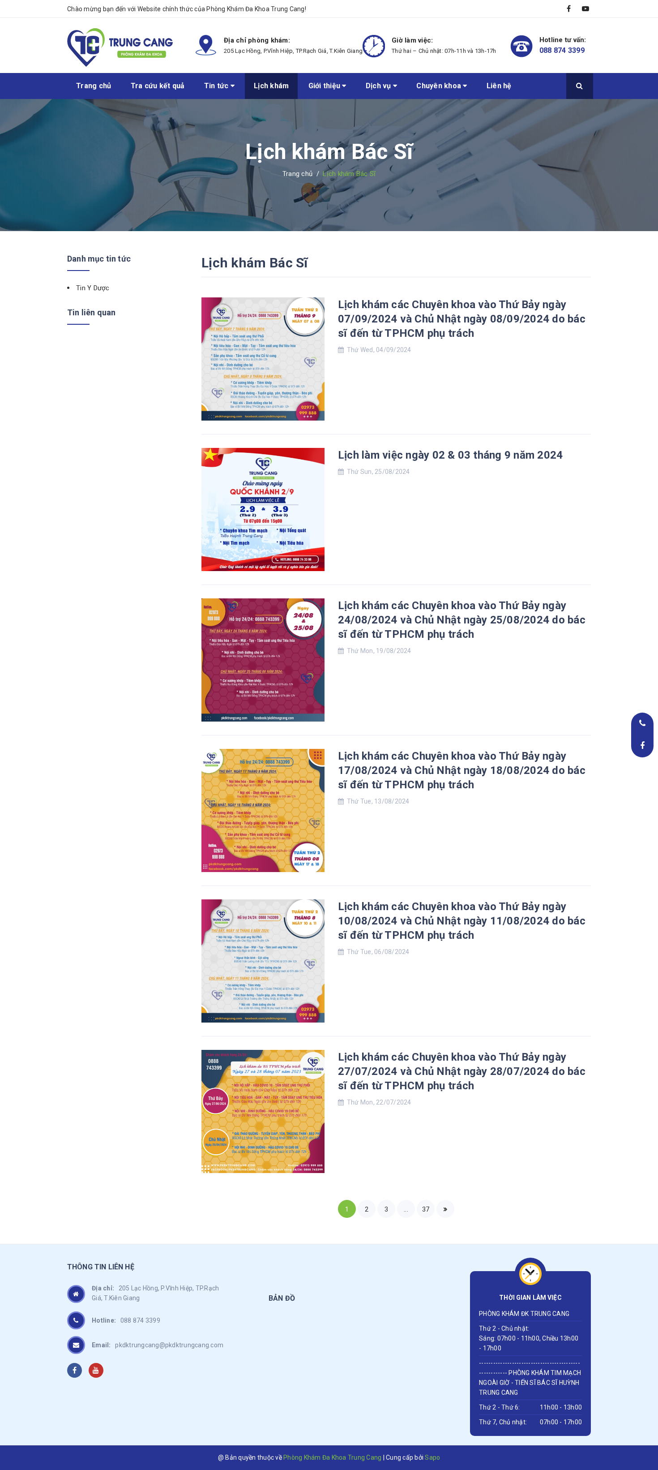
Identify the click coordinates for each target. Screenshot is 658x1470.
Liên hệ (499, 86)
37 (426, 1209)
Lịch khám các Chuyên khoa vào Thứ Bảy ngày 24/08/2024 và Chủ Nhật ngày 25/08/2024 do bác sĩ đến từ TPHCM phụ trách (461, 619)
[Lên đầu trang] (640, 1405)
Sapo (432, 1457)
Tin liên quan (91, 312)
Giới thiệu (325, 86)
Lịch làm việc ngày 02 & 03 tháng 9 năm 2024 (450, 455)
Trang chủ (93, 86)
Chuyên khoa (439, 86)
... (406, 1209)
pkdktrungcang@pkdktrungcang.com (157, 1345)
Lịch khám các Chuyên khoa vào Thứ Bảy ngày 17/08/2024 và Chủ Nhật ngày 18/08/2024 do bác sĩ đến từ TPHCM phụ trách (461, 770)
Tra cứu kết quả (158, 86)
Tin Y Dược (93, 288)
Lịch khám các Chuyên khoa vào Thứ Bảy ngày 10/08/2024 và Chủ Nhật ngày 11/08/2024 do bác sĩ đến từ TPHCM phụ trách (461, 920)
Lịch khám (271, 86)
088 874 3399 (562, 50)
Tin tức (217, 86)
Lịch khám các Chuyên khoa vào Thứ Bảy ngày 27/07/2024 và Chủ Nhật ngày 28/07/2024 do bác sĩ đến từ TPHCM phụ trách (461, 1071)
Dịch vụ (379, 86)
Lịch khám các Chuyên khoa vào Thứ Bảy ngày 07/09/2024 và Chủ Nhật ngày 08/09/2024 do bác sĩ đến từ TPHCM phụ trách (461, 319)
